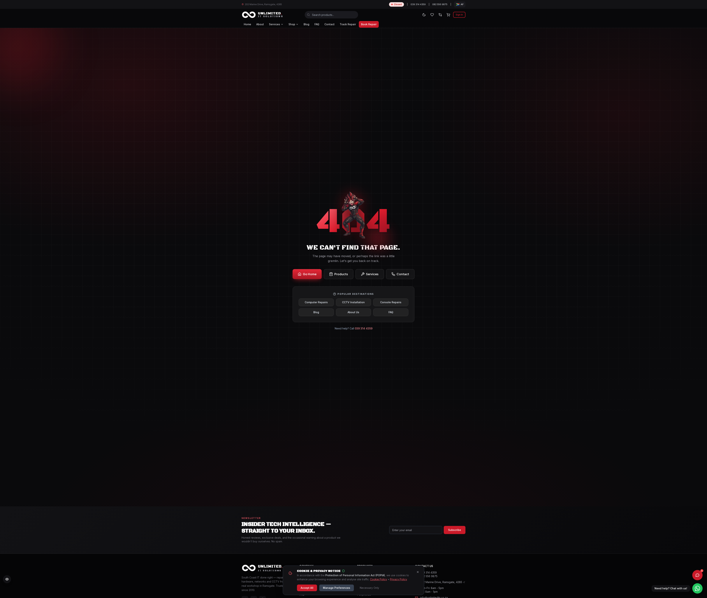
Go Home (309, 274)
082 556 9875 (439, 4)
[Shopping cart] (448, 14)
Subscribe (454, 529)
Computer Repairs (316, 302)
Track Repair (348, 24)
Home (247, 24)
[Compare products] (440, 14)
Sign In (459, 14)
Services (274, 24)
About (260, 24)
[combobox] (331, 14)
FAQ (316, 24)
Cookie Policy (378, 579)
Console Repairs (390, 302)
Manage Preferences (336, 587)
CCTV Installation (353, 302)
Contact (329, 24)
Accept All (307, 587)
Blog (306, 24)
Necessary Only (369, 587)
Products (341, 274)
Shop (292, 24)
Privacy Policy (398, 579)
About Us (353, 312)
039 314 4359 (418, 4)
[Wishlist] (432, 14)
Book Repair (369, 24)
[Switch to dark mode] (424, 14)
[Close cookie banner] (417, 572)
